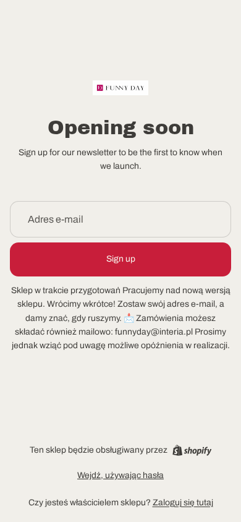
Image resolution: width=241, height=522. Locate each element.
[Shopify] (191, 450)
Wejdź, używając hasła (120, 475)
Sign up (120, 258)
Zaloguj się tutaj (183, 502)
